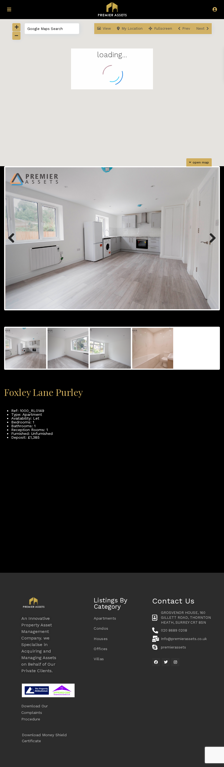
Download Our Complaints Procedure (34, 712)
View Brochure (24, 456)
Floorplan (20, 452)
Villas (99, 659)
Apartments (105, 618)
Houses (101, 638)
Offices (100, 649)
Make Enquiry (23, 448)
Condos (101, 628)
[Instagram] (175, 662)
